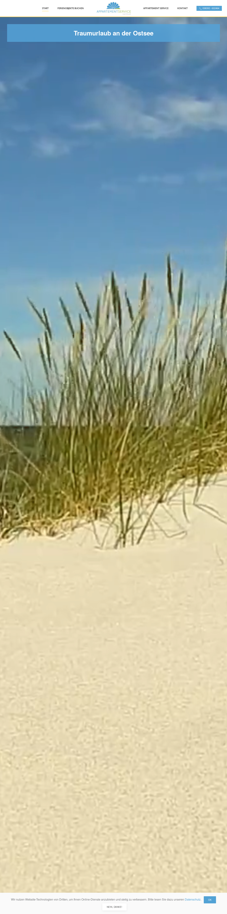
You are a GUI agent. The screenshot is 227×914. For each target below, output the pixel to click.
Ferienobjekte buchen (70, 8)
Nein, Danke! (114, 907)
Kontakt (182, 8)
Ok (210, 899)
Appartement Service (155, 8)
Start (45, 8)
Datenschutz (193, 899)
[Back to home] (113, 8)
